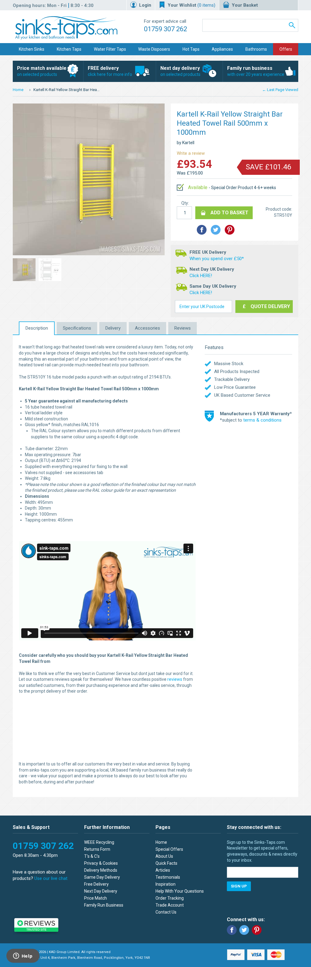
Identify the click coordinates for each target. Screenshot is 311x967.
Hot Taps (191, 49)
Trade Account (170, 905)
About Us (164, 856)
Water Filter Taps (110, 49)
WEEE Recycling (99, 842)
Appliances (222, 49)
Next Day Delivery (100, 891)
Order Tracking (170, 898)
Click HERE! (201, 275)
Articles (163, 870)
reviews (174, 679)
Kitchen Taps (69, 49)
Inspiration (166, 884)
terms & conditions (262, 420)
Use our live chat (50, 878)
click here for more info (110, 71)
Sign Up (239, 886)
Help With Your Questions (180, 891)
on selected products (42, 71)
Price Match (95, 898)
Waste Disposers (154, 49)
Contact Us (166, 912)
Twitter (244, 930)
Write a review (191, 153)
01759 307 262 (165, 29)
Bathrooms (256, 49)
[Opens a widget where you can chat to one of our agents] (22, 956)
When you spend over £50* (217, 258)
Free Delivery (96, 884)
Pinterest (256, 930)
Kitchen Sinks (31, 49)
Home (18, 89)
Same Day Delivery (102, 877)
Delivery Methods (100, 870)
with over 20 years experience (255, 71)
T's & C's (92, 856)
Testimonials (168, 877)
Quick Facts (166, 863)
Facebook (232, 930)
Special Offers (169, 849)
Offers (285, 49)
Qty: (185, 203)
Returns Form (97, 849)
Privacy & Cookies (101, 863)
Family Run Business (103, 905)
